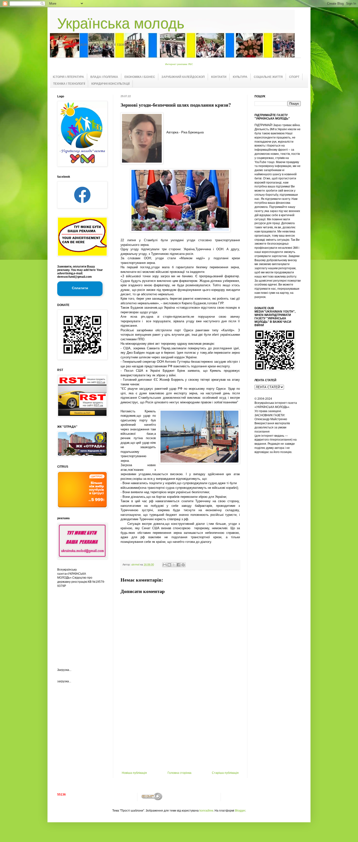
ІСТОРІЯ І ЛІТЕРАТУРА (68, 77)
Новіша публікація (134, 773)
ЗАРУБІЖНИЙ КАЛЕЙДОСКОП (183, 77)
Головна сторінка (179, 773)
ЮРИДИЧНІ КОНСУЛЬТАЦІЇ (110, 83)
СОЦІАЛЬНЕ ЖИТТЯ (268, 77)
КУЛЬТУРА (240, 77)
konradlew (206, 810)
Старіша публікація (225, 773)
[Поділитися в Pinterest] (183, 564)
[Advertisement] (180, 734)
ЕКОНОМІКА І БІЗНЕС (139, 77)
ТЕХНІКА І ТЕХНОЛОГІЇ (69, 83)
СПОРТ (294, 77)
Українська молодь (120, 23)
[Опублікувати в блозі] (169, 564)
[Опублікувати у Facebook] (178, 564)
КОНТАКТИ (218, 77)
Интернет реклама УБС (179, 64)
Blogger (240, 810)
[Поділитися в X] (173, 564)
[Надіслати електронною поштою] (164, 564)
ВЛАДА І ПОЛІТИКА (104, 77)
